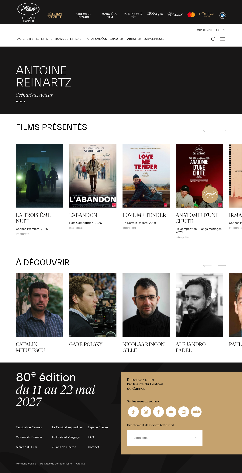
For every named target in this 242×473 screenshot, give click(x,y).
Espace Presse (154, 38)
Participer (133, 38)
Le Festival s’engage (66, 437)
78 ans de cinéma (64, 447)
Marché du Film (26, 447)
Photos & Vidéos (95, 38)
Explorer (116, 38)
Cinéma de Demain (29, 437)
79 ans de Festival (68, 38)
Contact (93, 447)
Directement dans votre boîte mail (150, 425)
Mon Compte (205, 30)
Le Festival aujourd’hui (67, 427)
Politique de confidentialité (56, 463)
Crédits (80, 463)
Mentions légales (26, 463)
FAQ (91, 437)
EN (223, 30)
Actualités (25, 38)
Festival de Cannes (29, 427)
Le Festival (44, 38)
